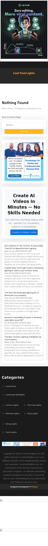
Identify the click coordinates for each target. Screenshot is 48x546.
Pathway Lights (12, 413)
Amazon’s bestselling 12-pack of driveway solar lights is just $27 (23, 318)
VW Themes (33, 487)
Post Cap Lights (34, 405)
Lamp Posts (11, 386)
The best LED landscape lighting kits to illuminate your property (22, 294)
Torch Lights (11, 432)
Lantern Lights (12, 405)
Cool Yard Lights (24, 73)
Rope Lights (32, 413)
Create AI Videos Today (24, 232)
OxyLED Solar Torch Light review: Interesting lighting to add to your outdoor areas (24, 269)
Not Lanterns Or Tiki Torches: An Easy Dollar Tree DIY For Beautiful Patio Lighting (24, 247)
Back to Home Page (11, 117)
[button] (24, 82)
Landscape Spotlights (15, 395)
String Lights (11, 424)
